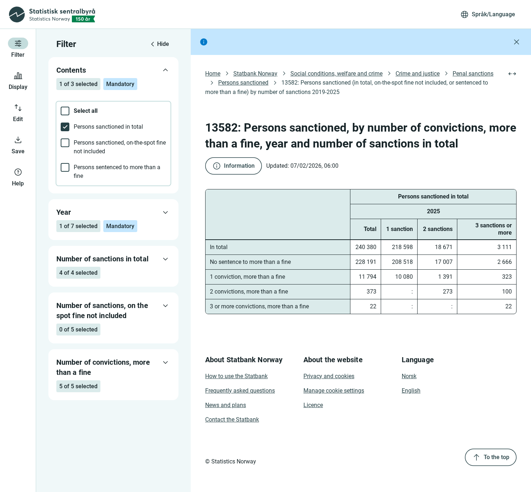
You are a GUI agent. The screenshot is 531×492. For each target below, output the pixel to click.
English (411, 390)
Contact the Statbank (232, 419)
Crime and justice (418, 73)
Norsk (409, 376)
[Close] (516, 42)
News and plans (225, 405)
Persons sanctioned (243, 82)
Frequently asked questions (240, 390)
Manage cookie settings (333, 390)
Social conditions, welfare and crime (336, 73)
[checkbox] (113, 111)
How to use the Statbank (236, 376)
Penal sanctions (473, 73)
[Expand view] (512, 73)
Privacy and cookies (328, 376)
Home (212, 73)
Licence (313, 405)
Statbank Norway (255, 73)
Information (239, 165)
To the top (496, 457)
